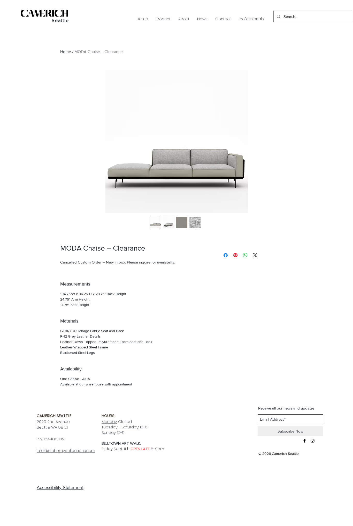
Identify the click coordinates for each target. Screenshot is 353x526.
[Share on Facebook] (225, 255)
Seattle (60, 20)
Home (65, 51)
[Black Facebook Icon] (304, 440)
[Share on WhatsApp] (245, 255)
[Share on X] (255, 255)
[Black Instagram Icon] (312, 440)
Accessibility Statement (60, 487)
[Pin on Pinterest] (235, 255)
